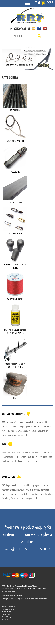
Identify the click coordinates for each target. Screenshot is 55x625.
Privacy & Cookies (8, 609)
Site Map (5, 619)
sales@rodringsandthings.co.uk (12, 595)
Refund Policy (6, 617)
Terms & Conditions (8, 606)
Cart (37, 3)
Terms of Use (6, 612)
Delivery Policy (7, 614)
